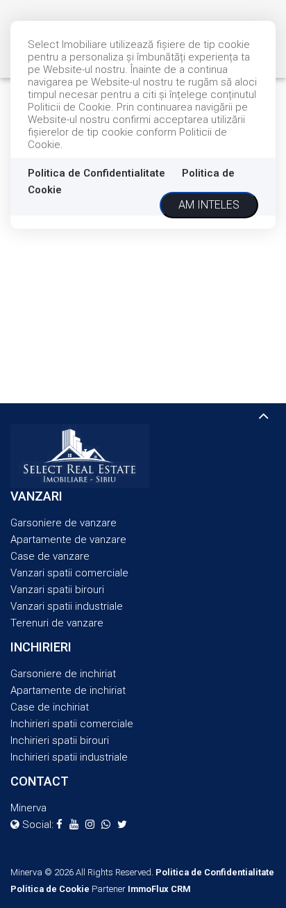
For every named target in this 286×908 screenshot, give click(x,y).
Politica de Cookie (50, 889)
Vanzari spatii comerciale (69, 573)
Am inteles (208, 204)
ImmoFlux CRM (159, 889)
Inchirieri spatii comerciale (71, 724)
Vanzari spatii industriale (66, 606)
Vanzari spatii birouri (57, 589)
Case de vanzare (50, 556)
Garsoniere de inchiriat (63, 673)
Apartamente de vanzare (68, 539)
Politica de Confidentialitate (96, 173)
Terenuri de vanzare (56, 623)
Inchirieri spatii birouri (59, 740)
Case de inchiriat (49, 707)
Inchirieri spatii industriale (69, 757)
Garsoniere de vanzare (63, 523)
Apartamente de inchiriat (68, 690)
